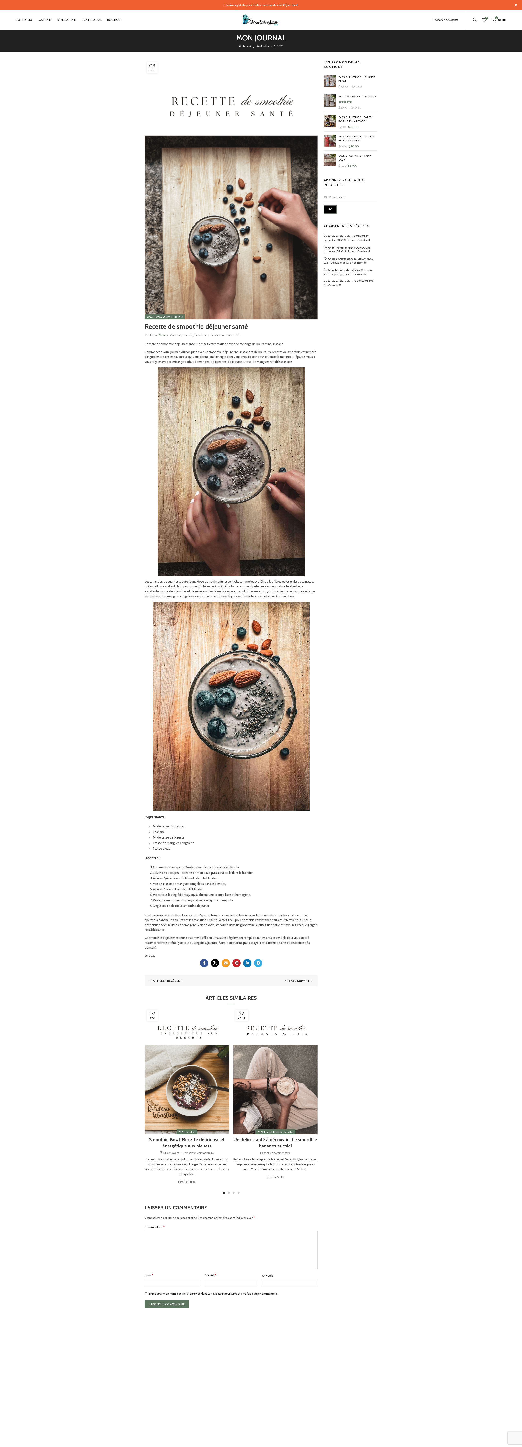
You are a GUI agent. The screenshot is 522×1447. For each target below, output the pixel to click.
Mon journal (92, 20)
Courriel (210, 1275)
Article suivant (297, 981)
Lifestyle (167, 316)
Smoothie (201, 335)
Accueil (247, 46)
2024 (181, 1131)
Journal (157, 316)
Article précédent (167, 981)
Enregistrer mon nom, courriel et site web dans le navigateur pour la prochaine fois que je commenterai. (213, 1293)
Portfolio (24, 20)
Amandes (176, 335)
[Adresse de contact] (226, 963)
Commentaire (155, 1227)
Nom (149, 1275)
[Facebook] (204, 963)
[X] (215, 963)
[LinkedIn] (247, 963)
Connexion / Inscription (446, 19)
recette (188, 335)
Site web (267, 1276)
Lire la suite (187, 1182)
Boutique (114, 20)
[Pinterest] (236, 963)
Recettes (178, 316)
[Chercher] (475, 20)
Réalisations (67, 20)
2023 (280, 46)
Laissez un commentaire (226, 335)
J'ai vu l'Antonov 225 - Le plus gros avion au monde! (348, 261)
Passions (45, 20)
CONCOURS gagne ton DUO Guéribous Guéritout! (347, 238)
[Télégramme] (258, 963)
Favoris (486, 18)
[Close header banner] (516, 5)
